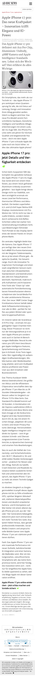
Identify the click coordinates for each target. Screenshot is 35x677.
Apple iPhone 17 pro (8, 12)
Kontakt (16, 646)
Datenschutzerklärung (16, 649)
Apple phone (18, 12)
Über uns (27, 652)
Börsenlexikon (17, 627)
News (10, 646)
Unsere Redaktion (11, 655)
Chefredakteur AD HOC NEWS (25, 41)
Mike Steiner (24, 655)
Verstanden (8, 673)
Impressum (25, 646)
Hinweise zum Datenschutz (12, 652)
